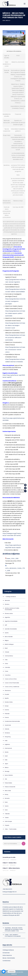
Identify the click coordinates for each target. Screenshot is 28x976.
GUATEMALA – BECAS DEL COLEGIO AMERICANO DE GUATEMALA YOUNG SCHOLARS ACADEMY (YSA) (14, 929)
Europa (6, 706)
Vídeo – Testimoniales (10, 829)
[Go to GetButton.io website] (3, 974)
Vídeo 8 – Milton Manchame (11, 868)
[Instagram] (25, 491)
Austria (6, 633)
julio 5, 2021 (6, 870)
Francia (7, 717)
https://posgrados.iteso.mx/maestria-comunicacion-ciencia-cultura (15, 349)
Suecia (6, 806)
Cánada (7, 652)
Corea (6, 671)
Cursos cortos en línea (11, 679)
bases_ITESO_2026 (12, 558)
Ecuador (7, 694)
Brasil (6, 648)
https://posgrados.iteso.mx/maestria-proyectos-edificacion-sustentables (15, 337)
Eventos (7, 710)
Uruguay (7, 825)
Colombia (7, 667)
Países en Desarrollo (10, 787)
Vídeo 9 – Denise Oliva (9, 863)
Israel (6, 756)
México (8, 20)
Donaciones (6, 953)
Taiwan (7, 817)
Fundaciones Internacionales (12, 721)
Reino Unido (8, 790)
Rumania (7, 798)
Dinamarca (8, 690)
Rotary (6, 794)
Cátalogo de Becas (8, 950)
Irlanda (6, 752)
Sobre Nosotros (7, 955)
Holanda (7, 729)
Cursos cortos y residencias (12, 686)
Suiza (6, 810)
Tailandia (7, 813)
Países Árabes (8, 783)
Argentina (7, 617)
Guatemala (8, 725)
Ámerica (7, 604)
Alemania (7, 600)
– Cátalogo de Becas (10, 596)
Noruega (7, 771)
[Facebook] (25, 485)
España (7, 698)
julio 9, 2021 (6, 865)
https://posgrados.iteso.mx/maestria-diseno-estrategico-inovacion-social (15, 325)
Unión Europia (8, 821)
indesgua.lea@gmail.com (10, 892)
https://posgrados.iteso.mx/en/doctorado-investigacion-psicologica (15, 301)
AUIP (4, 20)
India (6, 740)
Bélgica (7, 640)
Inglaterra (7, 744)
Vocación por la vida (9, 857)
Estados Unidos (9, 702)
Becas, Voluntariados (9, 958)
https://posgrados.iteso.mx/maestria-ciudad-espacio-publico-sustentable (15, 313)
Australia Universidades (11, 629)
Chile (6, 659)
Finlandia (7, 713)
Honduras (7, 733)
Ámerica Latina (9, 613)
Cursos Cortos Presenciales (12, 683)
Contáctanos (6, 961)
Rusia (6, 802)
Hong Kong (7, 736)
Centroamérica (9, 656)
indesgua (14, 859)
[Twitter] (25, 488)
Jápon (6, 763)
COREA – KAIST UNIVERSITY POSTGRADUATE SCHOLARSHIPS (13, 935)
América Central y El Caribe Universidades (12, 608)
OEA (6, 779)
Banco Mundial (8, 636)
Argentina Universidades (11, 621)
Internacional (8, 748)
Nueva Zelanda (9, 775)
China (6, 663)
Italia (6, 760)
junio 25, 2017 (6, 859)
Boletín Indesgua (9, 644)
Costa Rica (7, 675)
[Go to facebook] (3, 971)
